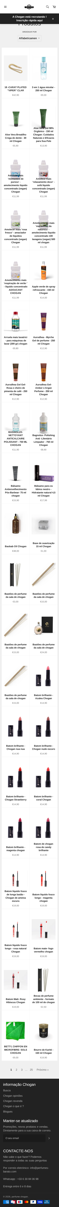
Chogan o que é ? (13, 1106)
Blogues (8, 1111)
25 (31, 1069)
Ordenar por (29, 32)
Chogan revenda (12, 1101)
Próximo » (43, 1069)
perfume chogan (20, 1196)
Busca (7, 1090)
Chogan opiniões (13, 1095)
